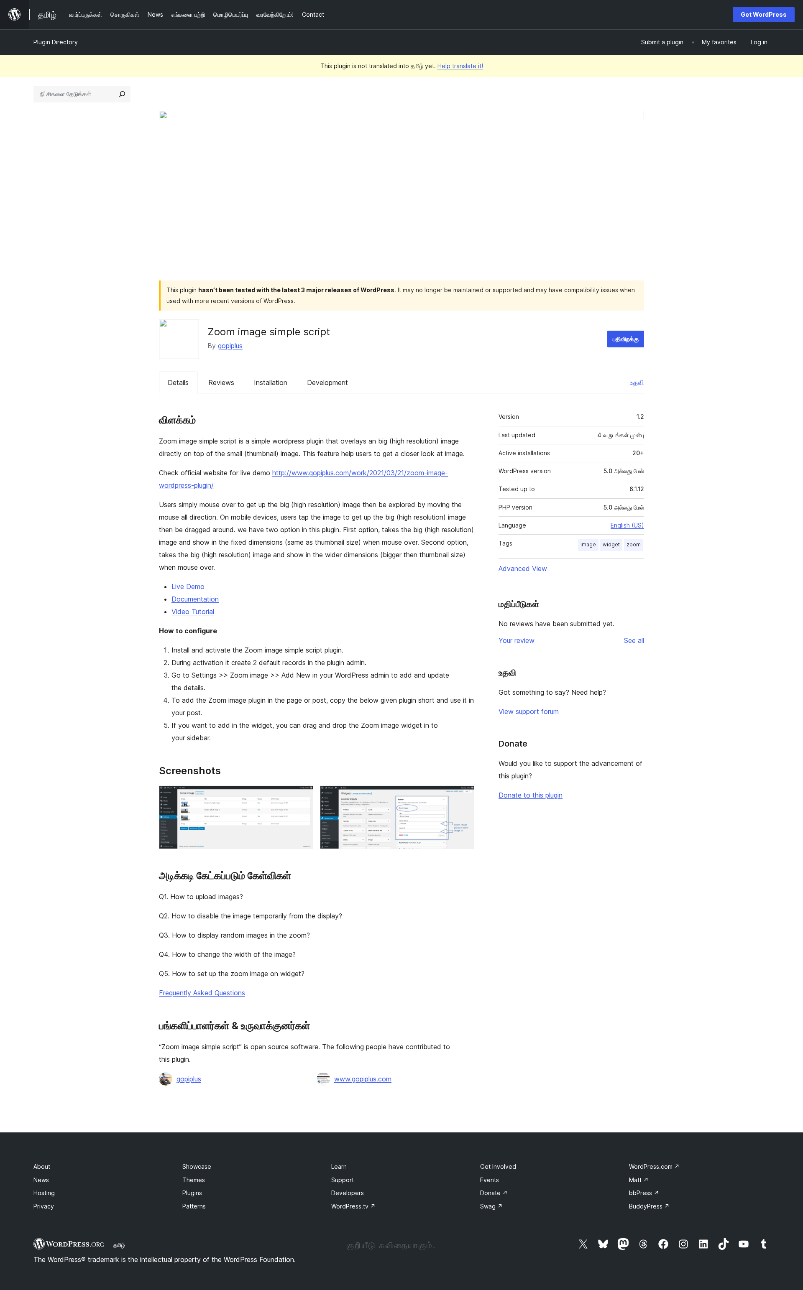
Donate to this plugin (531, 795)
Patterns (194, 1206)
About (41, 1166)
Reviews (221, 382)
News (41, 1179)
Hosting (44, 1192)
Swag (491, 1206)
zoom (634, 544)
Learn (339, 1166)
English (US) (627, 525)
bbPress (644, 1192)
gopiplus (230, 346)
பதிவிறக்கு (626, 338)
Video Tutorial (192, 611)
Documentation (195, 599)
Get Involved (498, 1166)
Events (489, 1179)
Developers (347, 1192)
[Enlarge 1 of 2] (302, 797)
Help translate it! (460, 65)
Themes (193, 1179)
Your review (516, 640)
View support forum (529, 711)
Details (178, 382)
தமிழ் (119, 1245)
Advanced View (523, 568)
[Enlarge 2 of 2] (463, 797)
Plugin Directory (55, 42)
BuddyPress (649, 1206)
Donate (494, 1192)
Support (342, 1179)
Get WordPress (764, 14)
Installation (270, 382)
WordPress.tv (353, 1206)
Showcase (196, 1166)
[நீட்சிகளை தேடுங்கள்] (122, 94)
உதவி (637, 382)
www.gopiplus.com (362, 1079)
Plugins (192, 1192)
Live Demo (188, 586)
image (588, 544)
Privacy (43, 1206)
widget (611, 544)
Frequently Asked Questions (202, 993)
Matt (639, 1179)
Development (327, 382)
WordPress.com (654, 1166)
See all (634, 640)
